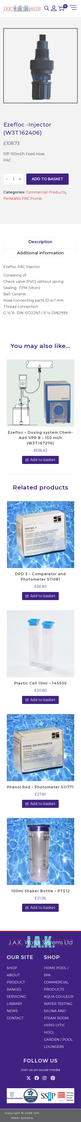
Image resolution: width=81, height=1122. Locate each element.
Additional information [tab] (40, 253)
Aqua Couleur (58, 996)
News (12, 1011)
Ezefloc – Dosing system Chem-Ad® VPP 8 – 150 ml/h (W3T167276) (40, 437)
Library (14, 1004)
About (13, 975)
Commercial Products (45, 192)
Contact (15, 1018)
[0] (61, 8)
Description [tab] (40, 241)
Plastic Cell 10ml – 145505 (40, 683)
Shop (12, 968)
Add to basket (47, 179)
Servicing (16, 996)
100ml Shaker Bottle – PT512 (40, 891)
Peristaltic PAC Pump (22, 198)
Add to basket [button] (42, 460)
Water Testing (58, 1004)
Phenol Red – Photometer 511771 (40, 787)
